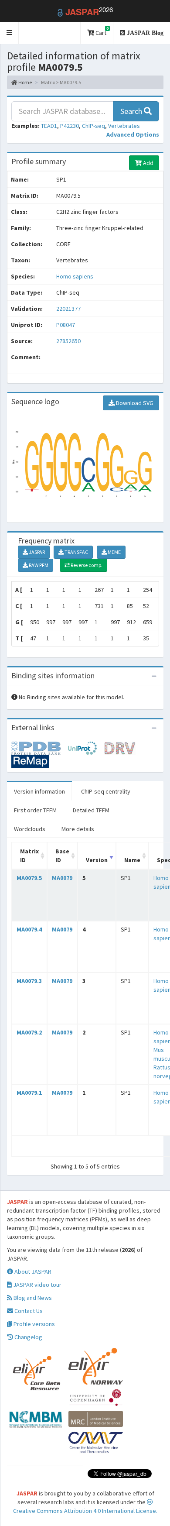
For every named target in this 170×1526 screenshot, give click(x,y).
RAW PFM (38, 565)
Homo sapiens (74, 276)
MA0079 (62, 878)
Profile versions (33, 1324)
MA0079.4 (29, 929)
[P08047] (39, 748)
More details (77, 829)
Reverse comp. (86, 565)
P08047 (66, 325)
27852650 (68, 341)
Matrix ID (29, 855)
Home (24, 82)
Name (132, 860)
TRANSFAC (76, 552)
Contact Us (28, 1311)
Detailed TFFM (91, 810)
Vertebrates (124, 126)
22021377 (68, 309)
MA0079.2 (29, 1032)
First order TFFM (35, 810)
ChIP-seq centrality (105, 791)
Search (132, 111)
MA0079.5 (29, 878)
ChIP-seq (93, 126)
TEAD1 (49, 126)
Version (97, 860)
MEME (114, 552)
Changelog (27, 1337)
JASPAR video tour (36, 1285)
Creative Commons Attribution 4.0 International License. (85, 1511)
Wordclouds (29, 829)
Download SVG (134, 403)
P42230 (69, 126)
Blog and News (32, 1298)
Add (147, 163)
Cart (101, 31)
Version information (39, 791)
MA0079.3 (29, 981)
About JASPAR (32, 1271)
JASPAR (36, 552)
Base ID (62, 855)
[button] (9, 33)
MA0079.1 (29, 1092)
